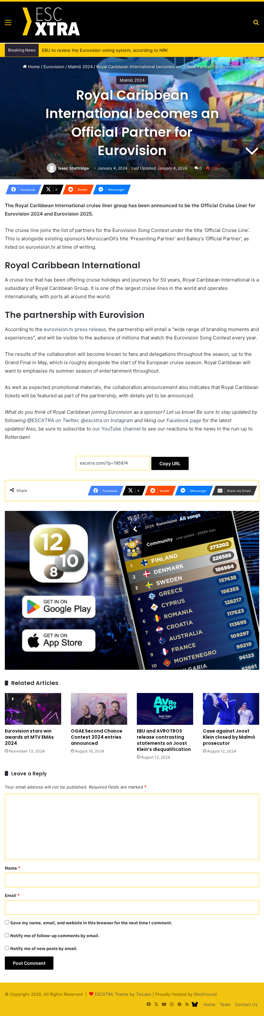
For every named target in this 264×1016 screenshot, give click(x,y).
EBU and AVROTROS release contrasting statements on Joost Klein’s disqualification (164, 740)
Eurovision (53, 66)
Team (225, 1004)
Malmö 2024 (80, 66)
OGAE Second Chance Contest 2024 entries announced (96, 737)
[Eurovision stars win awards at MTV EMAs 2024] (33, 709)
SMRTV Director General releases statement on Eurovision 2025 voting (107, 50)
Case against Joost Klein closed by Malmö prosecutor (229, 737)
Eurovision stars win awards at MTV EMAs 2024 (29, 737)
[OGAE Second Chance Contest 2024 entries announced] (99, 709)
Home (33, 66)
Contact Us (246, 1004)
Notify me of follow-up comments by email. (54, 935)
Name (12, 868)
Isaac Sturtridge (73, 168)
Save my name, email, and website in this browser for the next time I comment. (91, 922)
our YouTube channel (116, 429)
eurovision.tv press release (75, 329)
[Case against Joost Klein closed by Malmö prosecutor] (231, 709)
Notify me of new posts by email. (44, 948)
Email (12, 895)
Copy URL (170, 463)
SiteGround (205, 994)
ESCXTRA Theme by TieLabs (123, 994)
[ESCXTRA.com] (50, 22)
